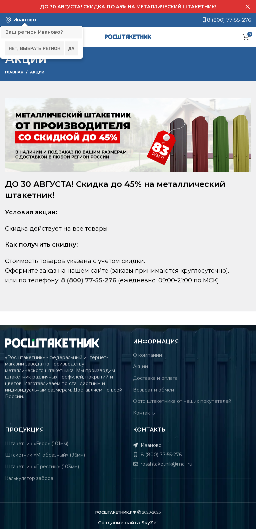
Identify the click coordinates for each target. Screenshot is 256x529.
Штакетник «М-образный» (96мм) (45, 455)
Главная (14, 72)
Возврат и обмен (153, 390)
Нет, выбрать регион (34, 48)
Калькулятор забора (29, 478)
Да (71, 48)
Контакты (144, 413)
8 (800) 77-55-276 (228, 20)
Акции (140, 366)
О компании (147, 355)
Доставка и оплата (155, 378)
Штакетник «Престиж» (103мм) (42, 467)
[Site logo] (128, 36)
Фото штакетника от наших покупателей (182, 401)
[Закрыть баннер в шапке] (247, 6)
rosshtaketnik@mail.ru (165, 464)
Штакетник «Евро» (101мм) (36, 444)
